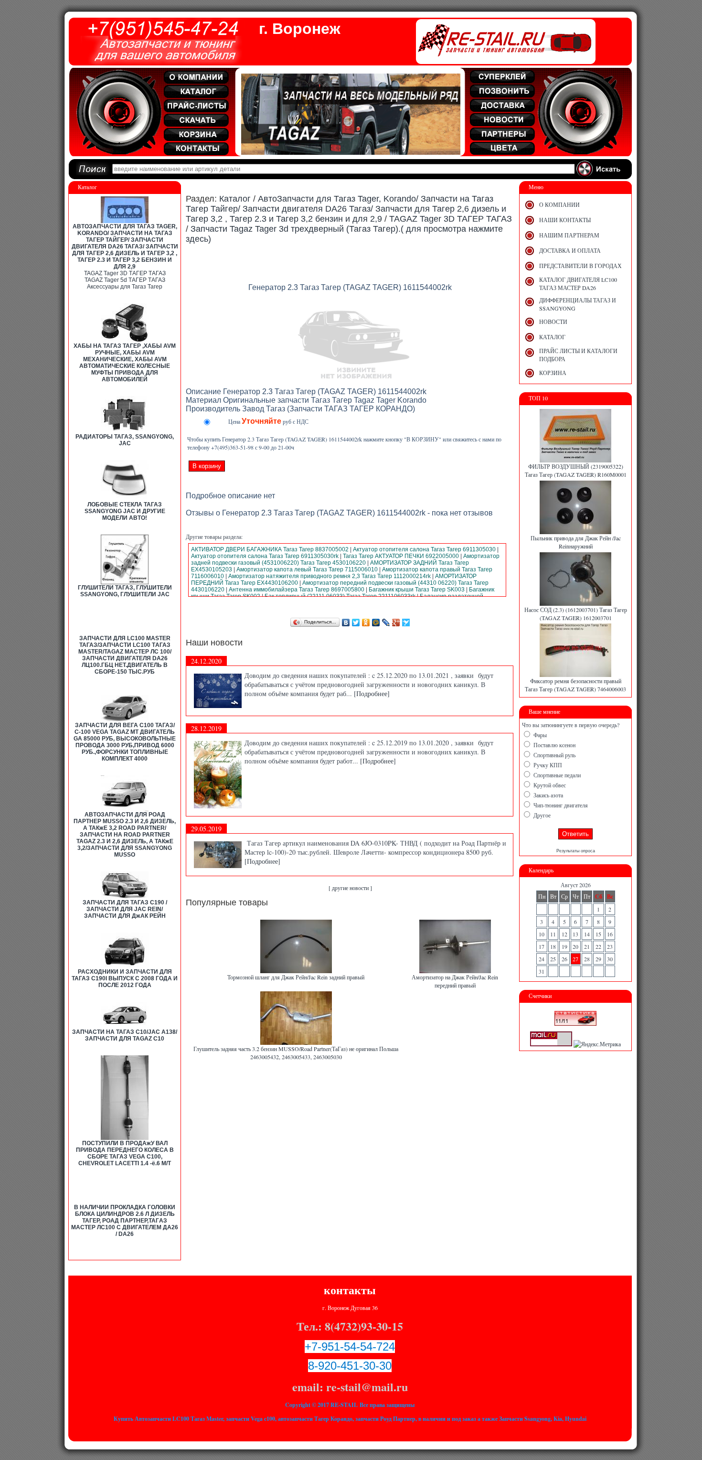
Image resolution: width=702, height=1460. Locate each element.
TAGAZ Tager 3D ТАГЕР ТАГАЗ (125, 273)
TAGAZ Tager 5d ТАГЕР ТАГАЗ (125, 280)
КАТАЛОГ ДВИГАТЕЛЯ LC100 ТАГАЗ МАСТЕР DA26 (578, 283)
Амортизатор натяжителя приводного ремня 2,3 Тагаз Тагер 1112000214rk (329, 576)
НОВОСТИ (553, 321)
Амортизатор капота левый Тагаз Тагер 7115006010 (307, 569)
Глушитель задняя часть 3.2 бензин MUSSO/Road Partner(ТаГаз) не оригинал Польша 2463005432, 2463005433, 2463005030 (295, 1053)
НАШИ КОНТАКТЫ (565, 220)
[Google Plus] (396, 622)
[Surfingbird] (406, 622)
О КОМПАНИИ (559, 204)
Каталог (235, 199)
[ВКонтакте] (346, 622)
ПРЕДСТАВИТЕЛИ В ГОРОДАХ (580, 265)
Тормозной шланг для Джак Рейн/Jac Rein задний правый (295, 977)
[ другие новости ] (350, 887)
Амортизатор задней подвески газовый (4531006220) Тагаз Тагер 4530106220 (345, 559)
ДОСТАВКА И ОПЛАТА (570, 250)
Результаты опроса (575, 850)
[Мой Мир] (376, 622)
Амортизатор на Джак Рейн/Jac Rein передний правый (455, 981)
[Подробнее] (372, 693)
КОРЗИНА (552, 372)
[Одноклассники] (366, 622)
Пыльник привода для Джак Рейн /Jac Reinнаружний (576, 542)
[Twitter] (356, 622)
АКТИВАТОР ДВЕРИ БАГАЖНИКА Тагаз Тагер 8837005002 (270, 549)
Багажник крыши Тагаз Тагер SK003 (417, 589)
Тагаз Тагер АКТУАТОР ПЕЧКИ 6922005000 (401, 556)
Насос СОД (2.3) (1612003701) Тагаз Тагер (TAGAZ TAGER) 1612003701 (575, 614)
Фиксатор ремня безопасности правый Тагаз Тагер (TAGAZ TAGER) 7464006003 (575, 685)
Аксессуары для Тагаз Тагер (124, 286)
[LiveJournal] (386, 622)
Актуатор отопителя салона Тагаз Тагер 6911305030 (424, 549)
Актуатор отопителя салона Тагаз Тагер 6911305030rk (265, 556)
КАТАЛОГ (552, 337)
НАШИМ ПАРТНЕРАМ (569, 235)
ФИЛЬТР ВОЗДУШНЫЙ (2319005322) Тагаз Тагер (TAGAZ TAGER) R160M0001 (576, 470)
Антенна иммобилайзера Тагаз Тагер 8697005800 (296, 589)
